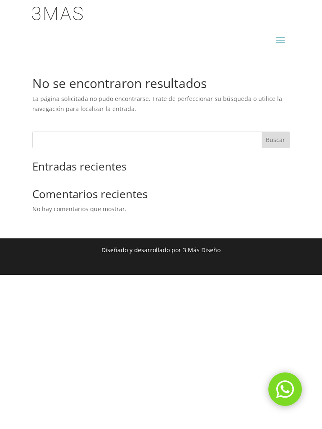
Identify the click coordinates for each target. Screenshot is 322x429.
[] (285, 404)
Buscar (275, 140)
